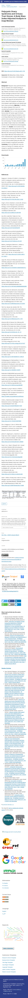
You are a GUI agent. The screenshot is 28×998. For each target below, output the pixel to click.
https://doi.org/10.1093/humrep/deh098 (12, 385)
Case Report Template (8, 965)
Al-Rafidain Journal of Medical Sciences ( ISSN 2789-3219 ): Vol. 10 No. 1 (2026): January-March (15, 628)
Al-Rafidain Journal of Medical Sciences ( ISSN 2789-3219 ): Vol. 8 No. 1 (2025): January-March (15, 681)
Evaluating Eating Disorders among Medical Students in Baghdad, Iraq (14, 796)
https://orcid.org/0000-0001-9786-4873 (11, 31)
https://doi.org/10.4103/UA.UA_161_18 (11, 332)
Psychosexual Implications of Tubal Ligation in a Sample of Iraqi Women (14, 649)
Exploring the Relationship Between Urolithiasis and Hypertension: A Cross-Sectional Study (15, 637)
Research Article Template (9, 957)
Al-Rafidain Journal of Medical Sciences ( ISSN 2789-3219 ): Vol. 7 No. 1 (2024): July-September (15, 652)
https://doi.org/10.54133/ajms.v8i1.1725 (14, 71)
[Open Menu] (1, 1)
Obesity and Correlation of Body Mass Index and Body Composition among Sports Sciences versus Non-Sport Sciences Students (14, 677)
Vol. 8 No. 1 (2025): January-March (9, 6)
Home (3, 5)
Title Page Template (7, 962)
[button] (5, 601)
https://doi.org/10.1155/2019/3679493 (11, 421)
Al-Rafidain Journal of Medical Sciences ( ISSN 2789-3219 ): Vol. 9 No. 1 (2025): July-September (15, 640)
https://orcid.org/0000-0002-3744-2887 (11, 61)
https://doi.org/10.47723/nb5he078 (11, 228)
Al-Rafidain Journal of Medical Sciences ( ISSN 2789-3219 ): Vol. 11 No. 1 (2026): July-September (15, 760)
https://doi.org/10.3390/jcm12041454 (11, 212)
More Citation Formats (8, 527)
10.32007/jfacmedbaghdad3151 (10, 591)
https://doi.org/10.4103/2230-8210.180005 (12, 441)
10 (10, 804)
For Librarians (5, 888)
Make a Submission (8, 948)
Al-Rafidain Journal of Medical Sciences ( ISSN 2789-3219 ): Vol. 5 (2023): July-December (15, 721)
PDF (5, 504)
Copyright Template (7, 967)
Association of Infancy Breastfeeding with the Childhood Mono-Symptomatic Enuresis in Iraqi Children (15, 782)
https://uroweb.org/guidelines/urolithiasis (13, 396)
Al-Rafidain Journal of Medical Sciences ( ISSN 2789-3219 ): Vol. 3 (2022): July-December (15, 799)
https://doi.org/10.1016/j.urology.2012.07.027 (13, 343)
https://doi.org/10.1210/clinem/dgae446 (12, 457)
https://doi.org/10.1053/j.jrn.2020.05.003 (12, 474)
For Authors (5, 885)
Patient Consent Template (9, 972)
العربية (3, 913)
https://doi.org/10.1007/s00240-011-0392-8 (13, 356)
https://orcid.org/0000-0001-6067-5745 (11, 48)
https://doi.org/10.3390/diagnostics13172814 (13, 303)
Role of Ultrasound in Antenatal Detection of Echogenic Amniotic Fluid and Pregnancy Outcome (15, 658)
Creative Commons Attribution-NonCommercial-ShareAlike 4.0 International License (13, 559)
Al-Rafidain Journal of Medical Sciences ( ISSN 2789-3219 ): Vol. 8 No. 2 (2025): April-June (14, 746)
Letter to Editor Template (8, 969)
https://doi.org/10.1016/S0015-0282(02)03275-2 (14, 267)
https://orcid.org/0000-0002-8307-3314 (11, 40)
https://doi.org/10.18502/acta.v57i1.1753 (12, 318)
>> (13, 804)
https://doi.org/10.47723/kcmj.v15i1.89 (12, 241)
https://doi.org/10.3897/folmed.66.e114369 (13, 485)
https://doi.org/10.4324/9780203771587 (12, 405)
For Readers (5, 883)
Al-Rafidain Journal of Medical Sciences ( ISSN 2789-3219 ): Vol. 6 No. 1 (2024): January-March (15, 662)
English (4, 911)
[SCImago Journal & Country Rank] (11, 832)
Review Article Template (8, 960)
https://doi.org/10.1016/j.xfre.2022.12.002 (12, 199)
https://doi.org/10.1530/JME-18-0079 (11, 370)
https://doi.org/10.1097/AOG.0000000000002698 (14, 286)
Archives (8, 5)
